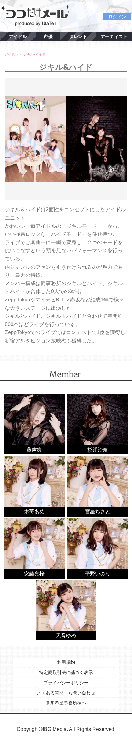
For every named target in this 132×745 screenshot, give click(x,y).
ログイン (117, 16)
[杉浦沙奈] (97, 424)
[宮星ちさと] (97, 485)
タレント (78, 36)
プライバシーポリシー (66, 682)
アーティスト (114, 36)
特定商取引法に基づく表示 (66, 672)
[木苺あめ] (34, 485)
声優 (48, 36)
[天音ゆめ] (66, 610)
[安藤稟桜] (34, 547)
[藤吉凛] (34, 424)
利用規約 (66, 662)
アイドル (18, 36)
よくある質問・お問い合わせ (66, 692)
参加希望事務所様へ (66, 702)
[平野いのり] (97, 547)
